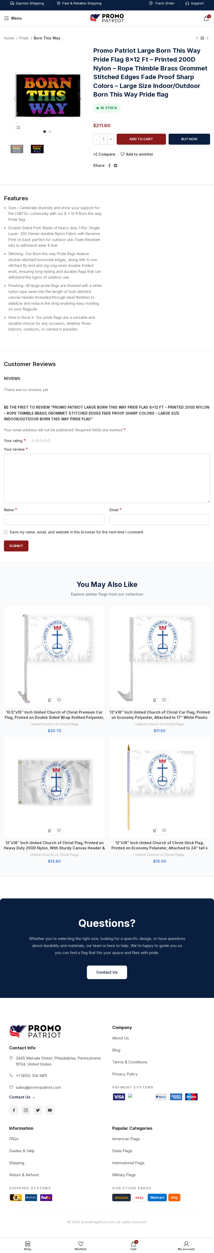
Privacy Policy (125, 1074)
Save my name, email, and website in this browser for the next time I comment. (77, 532)
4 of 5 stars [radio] (45, 440)
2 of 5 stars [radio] (37, 440)
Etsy (174, 1197)
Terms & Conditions (129, 1062)
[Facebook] (14, 1110)
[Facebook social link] (109, 165)
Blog (116, 1050)
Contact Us (107, 972)
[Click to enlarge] (18, 127)
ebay (139, 1197)
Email (116, 509)
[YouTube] (50, 1110)
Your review (16, 449)
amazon (121, 1197)
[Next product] (207, 38)
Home (9, 38)
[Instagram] (26, 1110)
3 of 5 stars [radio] (41, 440)
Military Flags (124, 1174)
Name (10, 509)
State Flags (122, 1150)
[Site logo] (107, 18)
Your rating (15, 440)
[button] (50, 700)
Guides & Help (22, 1150)
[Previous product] (197, 38)
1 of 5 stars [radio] (33, 440)
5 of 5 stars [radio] (49, 440)
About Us (120, 1038)
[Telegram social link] (115, 165)
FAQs (14, 1138)
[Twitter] (38, 1110)
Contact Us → (22, 1097)
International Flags (128, 1162)
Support (197, 3)
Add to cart (141, 139)
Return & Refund (24, 1174)
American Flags (126, 1138)
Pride (24, 38)
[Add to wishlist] (59, 700)
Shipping (16, 1162)
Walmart (157, 1197)
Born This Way (47, 38)
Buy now (189, 139)
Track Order (165, 3)
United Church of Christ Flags (54, 724)
